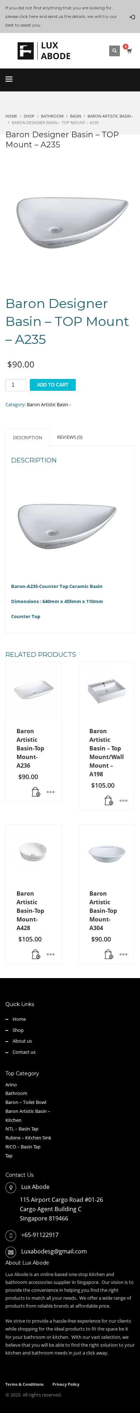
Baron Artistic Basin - (49, 404)
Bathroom (16, 1093)
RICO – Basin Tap (23, 1146)
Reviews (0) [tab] (70, 437)
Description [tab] (27, 437)
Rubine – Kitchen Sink (28, 1137)
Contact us (24, 1052)
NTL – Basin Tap (21, 1128)
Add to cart (53, 385)
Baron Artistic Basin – (27, 1111)
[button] (36, 792)
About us (22, 1041)
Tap (9, 1155)
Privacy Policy (65, 1384)
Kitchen (13, 1120)
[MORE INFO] (50, 792)
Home (19, 1019)
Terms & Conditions (24, 1384)
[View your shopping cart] (129, 51)
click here (28, 16)
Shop (18, 1030)
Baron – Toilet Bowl (25, 1102)
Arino (11, 1084)
